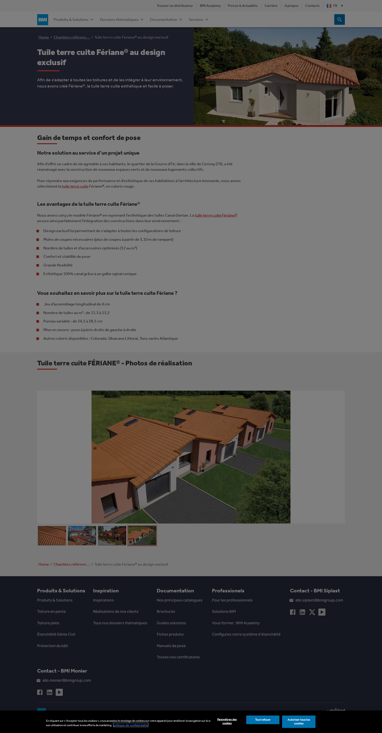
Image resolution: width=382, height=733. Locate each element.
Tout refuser (263, 719)
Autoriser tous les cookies (299, 721)
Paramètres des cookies (227, 721)
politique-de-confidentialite (131, 725)
